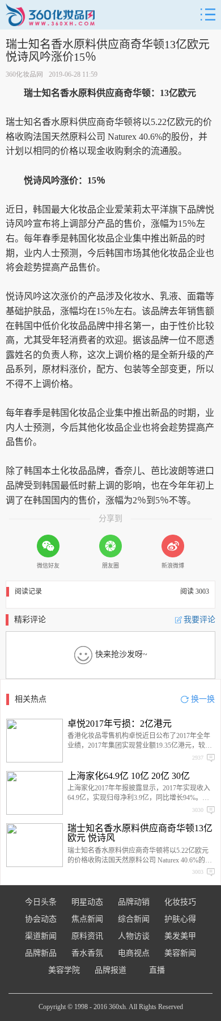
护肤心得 (180, 919)
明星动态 (87, 902)
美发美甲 (180, 936)
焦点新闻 (87, 919)
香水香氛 (87, 953)
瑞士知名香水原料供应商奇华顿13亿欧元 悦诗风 (139, 833)
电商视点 (134, 953)
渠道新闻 (41, 936)
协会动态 (41, 919)
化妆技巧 (180, 902)
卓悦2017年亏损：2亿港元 (119, 723)
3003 (197, 872)
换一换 (203, 699)
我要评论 (199, 619)
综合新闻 (134, 919)
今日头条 (41, 902)
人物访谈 (134, 936)
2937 (197, 758)
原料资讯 (87, 936)
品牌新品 (41, 953)
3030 (197, 810)
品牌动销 (134, 902)
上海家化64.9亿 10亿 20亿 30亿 (128, 776)
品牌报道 (110, 970)
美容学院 (64, 970)
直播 (157, 970)
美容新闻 (180, 953)
